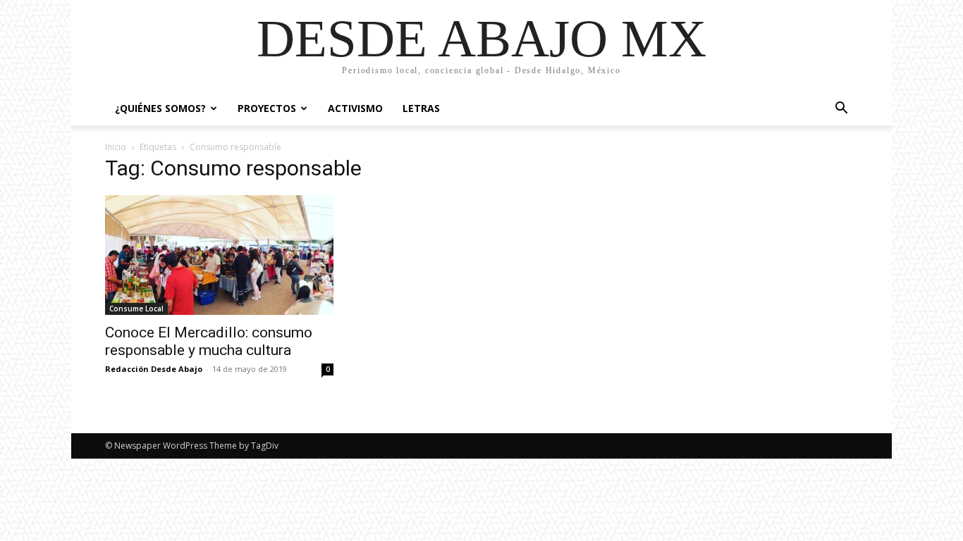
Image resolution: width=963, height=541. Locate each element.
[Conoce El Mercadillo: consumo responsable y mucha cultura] (219, 255)
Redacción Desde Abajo (153, 368)
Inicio (115, 147)
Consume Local (136, 308)
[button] (841, 109)
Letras (421, 108)
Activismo (355, 108)
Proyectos (267, 108)
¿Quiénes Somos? (160, 108)
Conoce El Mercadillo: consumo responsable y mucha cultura (208, 341)
